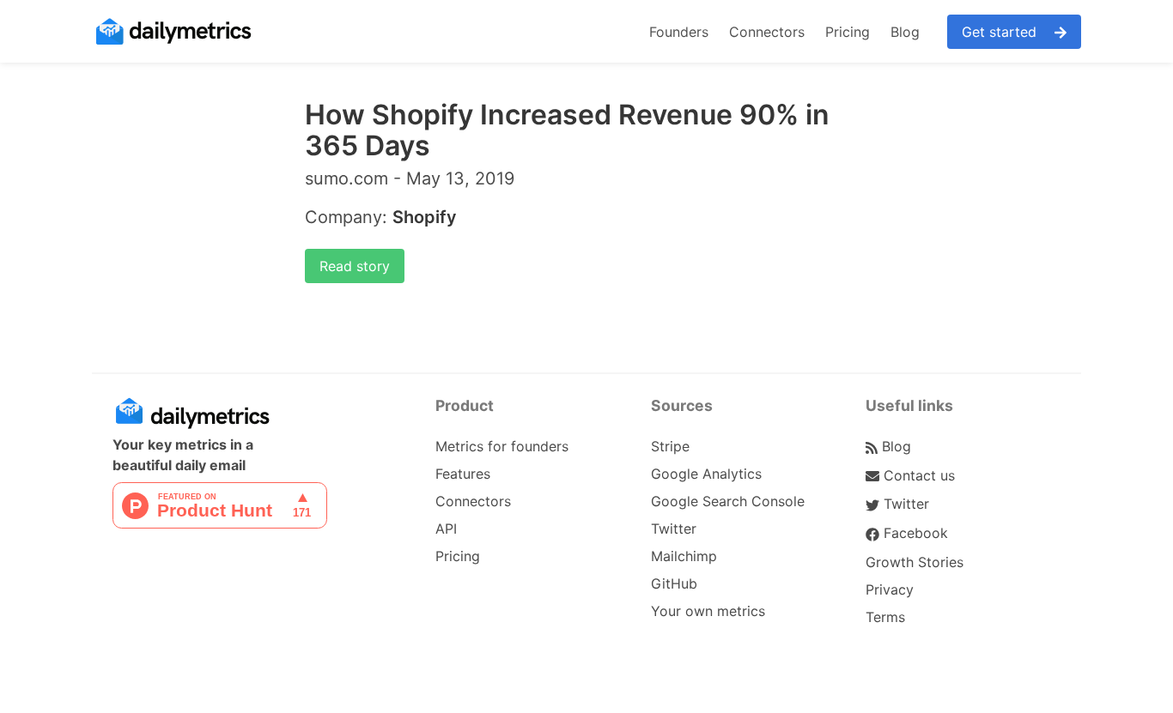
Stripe (670, 446)
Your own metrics (708, 610)
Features (462, 473)
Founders (678, 31)
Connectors (767, 31)
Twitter (673, 528)
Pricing (847, 31)
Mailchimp (684, 556)
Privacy (890, 589)
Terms (885, 616)
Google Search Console (728, 501)
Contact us (917, 475)
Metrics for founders (501, 446)
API (446, 528)
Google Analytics (706, 473)
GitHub (674, 583)
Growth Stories (914, 562)
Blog (905, 31)
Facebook (913, 532)
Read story (354, 266)
